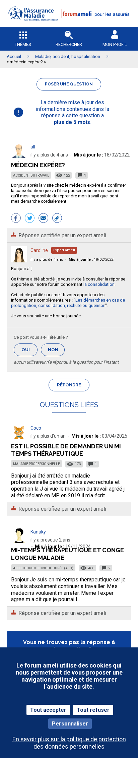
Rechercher (69, 44)
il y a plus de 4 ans (46, 259)
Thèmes (23, 44)
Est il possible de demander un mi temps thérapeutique (66, 450)
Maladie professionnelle (36, 464)
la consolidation (99, 284)
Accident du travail (31, 175)
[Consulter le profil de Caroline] (19, 260)
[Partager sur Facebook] (16, 219)
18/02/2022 (91, 259)
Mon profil (114, 44)
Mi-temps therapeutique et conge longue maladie (67, 554)
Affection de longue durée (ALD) (43, 568)
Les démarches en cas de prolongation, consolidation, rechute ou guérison (68, 303)
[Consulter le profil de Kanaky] (19, 541)
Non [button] (56, 351)
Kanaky (38, 531)
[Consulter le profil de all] (19, 156)
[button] (69, 25)
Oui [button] (29, 349)
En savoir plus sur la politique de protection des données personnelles (69, 743)
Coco (35, 428)
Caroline (39, 250)
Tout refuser (93, 710)
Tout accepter (48, 710)
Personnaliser (70, 723)
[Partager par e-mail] (43, 219)
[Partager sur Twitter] (29, 219)
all (32, 146)
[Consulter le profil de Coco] (19, 437)
